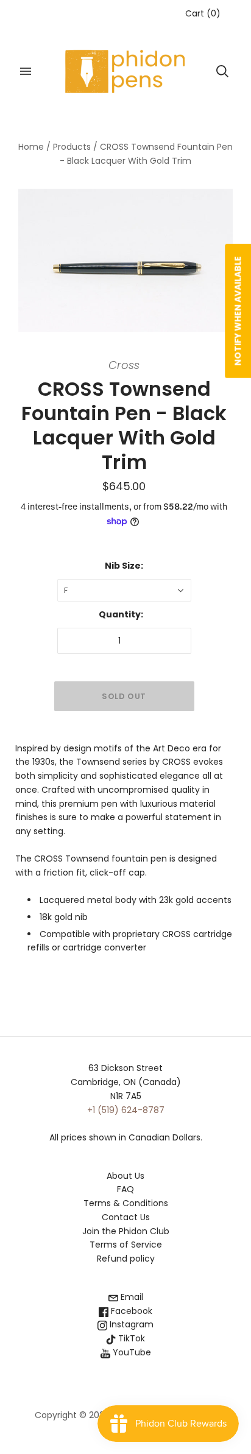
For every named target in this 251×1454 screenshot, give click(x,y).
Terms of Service (126, 1244)
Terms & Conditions (125, 1203)
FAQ (125, 1189)
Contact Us (126, 1217)
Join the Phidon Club (125, 1231)
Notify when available (238, 311)
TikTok (130, 1338)
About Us (125, 1176)
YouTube (130, 1352)
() (203, 13)
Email (130, 1297)
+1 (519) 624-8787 (125, 1110)
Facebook (130, 1311)
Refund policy (126, 1258)
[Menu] (25, 71)
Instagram (130, 1324)
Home (31, 147)
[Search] (222, 71)
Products (72, 147)
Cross (124, 365)
